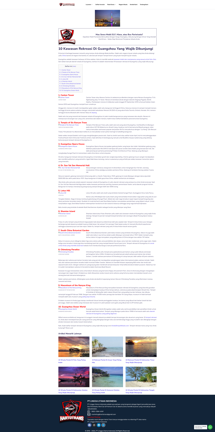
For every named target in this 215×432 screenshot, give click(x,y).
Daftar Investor (100, 4)
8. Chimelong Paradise (67, 86)
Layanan (88, 4)
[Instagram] (94, 425)
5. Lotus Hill (63, 79)
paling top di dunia (88, 297)
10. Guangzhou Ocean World (69, 90)
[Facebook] (89, 425)
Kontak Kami (133, 4)
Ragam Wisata (123, 4)
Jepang (94, 113)
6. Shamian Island (65, 81)
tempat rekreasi (151, 317)
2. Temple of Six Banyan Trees (69, 72)
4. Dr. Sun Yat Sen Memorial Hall (70, 77)
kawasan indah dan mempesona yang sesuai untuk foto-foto (135, 59)
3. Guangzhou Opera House (68, 74)
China (64, 56)
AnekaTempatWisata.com (120, 326)
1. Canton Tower (64, 70)
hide (74, 66)
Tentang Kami (144, 4)
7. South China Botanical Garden (70, 83)
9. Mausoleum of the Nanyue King (70, 88)
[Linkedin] (99, 425)
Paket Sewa (110, 4)
